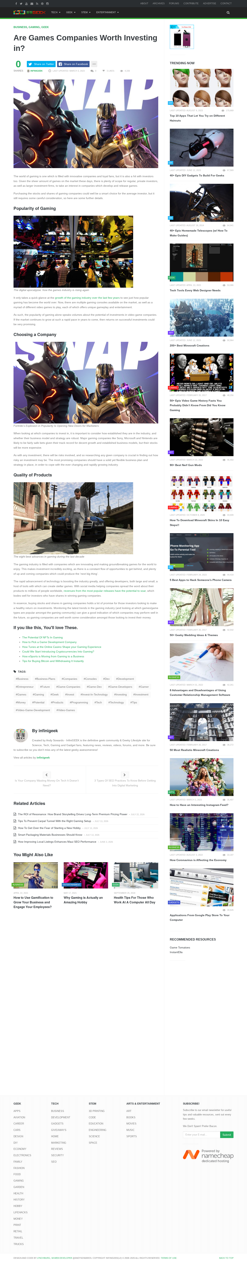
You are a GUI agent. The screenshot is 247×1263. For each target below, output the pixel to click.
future (46, 686)
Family (18, 1161)
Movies (131, 1123)
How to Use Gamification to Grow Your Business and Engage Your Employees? (33, 902)
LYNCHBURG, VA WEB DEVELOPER (54, 1258)
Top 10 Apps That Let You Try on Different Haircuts (197, 118)
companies (70, 678)
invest (70, 694)
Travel (18, 1237)
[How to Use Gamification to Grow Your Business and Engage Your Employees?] (36, 875)
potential (39, 702)
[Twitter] (21, 3)
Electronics (22, 1155)
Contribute (191, 3)
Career (19, 1123)
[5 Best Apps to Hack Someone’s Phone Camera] (201, 552)
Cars (17, 1130)
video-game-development (33, 710)
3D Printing (97, 1111)
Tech (54, 12)
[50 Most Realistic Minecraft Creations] (201, 722)
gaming (39, 694)
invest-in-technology (95, 694)
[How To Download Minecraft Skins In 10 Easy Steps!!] (201, 492)
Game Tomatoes (180, 947)
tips (134, 702)
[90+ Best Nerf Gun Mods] (201, 437)
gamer (144, 686)
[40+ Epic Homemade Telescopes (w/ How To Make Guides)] (201, 203)
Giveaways (58, 1130)
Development (60, 1117)
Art (128, 1111)
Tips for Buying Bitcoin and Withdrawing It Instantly (53, 661)
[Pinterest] (42, 3)
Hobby (18, 1206)
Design (18, 1136)
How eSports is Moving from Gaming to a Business (53, 656)
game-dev (95, 686)
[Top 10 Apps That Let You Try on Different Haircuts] (201, 88)
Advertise (209, 3)
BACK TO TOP (226, 1258)
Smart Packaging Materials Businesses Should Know (49, 834)
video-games (66, 710)
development (126, 678)
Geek (69, 12)
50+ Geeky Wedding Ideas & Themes (194, 635)
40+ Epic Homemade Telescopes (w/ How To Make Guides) (199, 233)
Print (17, 1225)
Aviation (19, 1117)
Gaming (34, 27)
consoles (91, 678)
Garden (19, 1187)
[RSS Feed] (37, 3)
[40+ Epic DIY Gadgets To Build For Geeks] (201, 148)
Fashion (19, 1168)
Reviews (57, 1149)
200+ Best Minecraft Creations (189, 345)
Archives (159, 3)
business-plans (45, 678)
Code (92, 1117)
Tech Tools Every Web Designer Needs (195, 290)
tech (99, 702)
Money (18, 1218)
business (22, 678)
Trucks (19, 1244)
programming (79, 702)
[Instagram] (48, 3)
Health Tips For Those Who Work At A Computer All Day (134, 899)
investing (121, 694)
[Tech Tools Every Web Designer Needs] (201, 262)
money (21, 702)
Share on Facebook (76, 64)
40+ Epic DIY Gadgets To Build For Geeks (197, 175)
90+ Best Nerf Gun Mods (186, 465)
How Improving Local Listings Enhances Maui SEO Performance (56, 841)
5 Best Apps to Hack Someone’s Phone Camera (201, 579)
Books (130, 1117)
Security (57, 1155)
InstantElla (176, 952)
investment (141, 694)
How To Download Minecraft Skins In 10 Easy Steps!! (199, 523)
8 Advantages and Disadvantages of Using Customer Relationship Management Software (200, 693)
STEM (84, 12)
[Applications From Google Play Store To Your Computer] (201, 887)
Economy (20, 1149)
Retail (18, 1231)
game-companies (69, 686)
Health (18, 1193)
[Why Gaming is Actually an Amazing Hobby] (86, 875)
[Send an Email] (32, 3)
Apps (17, 1111)
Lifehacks (21, 1212)
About (144, 3)
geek (55, 694)
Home (55, 1136)
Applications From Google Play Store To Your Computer (199, 918)
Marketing (58, 1142)
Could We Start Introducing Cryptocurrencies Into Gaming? (58, 651)
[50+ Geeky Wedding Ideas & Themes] (201, 607)
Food (17, 1174)
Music (130, 1130)
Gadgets (57, 1123)
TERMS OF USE (169, 1258)
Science (94, 1136)
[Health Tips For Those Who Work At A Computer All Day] (136, 875)
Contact (226, 3)
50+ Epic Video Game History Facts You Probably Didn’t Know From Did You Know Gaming (197, 405)
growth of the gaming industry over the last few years (87, 297)
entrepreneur (25, 686)
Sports (131, 1136)
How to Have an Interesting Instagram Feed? (199, 804)
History (19, 1199)
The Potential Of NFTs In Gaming (42, 637)
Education (96, 1123)
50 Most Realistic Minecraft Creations (194, 750)
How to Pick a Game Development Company (49, 642)
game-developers (121, 686)
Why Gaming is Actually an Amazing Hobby (83, 899)
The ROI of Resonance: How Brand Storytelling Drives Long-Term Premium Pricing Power (72, 814)
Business (20, 27)
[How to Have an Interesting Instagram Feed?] (201, 777)
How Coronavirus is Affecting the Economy (198, 860)
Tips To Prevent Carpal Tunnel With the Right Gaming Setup (54, 821)
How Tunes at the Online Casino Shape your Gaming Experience (61, 646)
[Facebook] (16, 3)
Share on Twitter (44, 64)
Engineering (97, 1130)
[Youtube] (27, 3)
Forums (174, 3)
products (57, 702)
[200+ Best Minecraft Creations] (201, 318)
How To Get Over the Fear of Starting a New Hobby (49, 827)
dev (107, 678)
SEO (54, 1161)
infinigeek (36, 71)
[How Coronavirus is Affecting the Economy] (201, 832)
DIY (16, 1142)
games (21, 694)
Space (93, 1142)
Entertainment (106, 12)
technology (117, 702)
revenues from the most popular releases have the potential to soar (105, 590)
